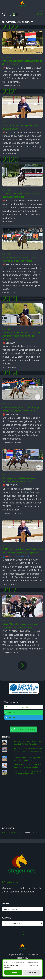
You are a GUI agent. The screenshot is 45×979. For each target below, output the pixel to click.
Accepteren (13, 972)
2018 (9, 373)
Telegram (11, 717)
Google (25, 707)
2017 (9, 590)
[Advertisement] (22, 801)
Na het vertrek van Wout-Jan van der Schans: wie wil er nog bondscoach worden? (28, 750)
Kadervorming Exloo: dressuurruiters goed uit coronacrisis (21, 195)
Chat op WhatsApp (25, 729)
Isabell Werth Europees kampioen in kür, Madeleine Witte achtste (20, 626)
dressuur (6, 57)
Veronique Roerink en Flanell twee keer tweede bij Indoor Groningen (22, 259)
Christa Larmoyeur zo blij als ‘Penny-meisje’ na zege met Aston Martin (20, 409)
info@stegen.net (10, 882)
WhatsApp (11, 712)
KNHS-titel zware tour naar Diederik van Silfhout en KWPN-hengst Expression (22, 551)
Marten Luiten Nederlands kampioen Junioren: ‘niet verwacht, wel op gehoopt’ (21, 336)
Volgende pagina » (22, 665)
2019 (9, 298)
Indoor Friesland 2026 (10, 833)
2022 (10, 27)
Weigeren (32, 972)
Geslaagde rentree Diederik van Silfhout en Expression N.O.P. (18, 480)
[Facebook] (38, 14)
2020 (10, 159)
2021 (9, 91)
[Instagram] (41, 14)
